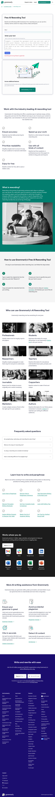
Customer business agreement (45, 724)
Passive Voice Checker (31, 765)
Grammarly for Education (18, 709)
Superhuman (46, 696)
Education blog (18, 728)
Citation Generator (32, 708)
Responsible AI (44, 704)
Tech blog (17, 726)
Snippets (30, 736)
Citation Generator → (8, 643)
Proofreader (31, 768)
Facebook (6, 780)
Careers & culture (45, 707)
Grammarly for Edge (6, 722)
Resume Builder (31, 753)
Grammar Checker (7, 621)
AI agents (30, 701)
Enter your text (10, 36)
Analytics (30, 739)
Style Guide (30, 734)
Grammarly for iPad (6, 739)
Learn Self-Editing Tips (43, 504)
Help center (5, 775)
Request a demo (28, 2)
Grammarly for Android (5, 742)
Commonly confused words (19, 734)
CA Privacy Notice (34, 682)
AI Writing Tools (31, 720)
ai (1, 6)
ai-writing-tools (7, 6)
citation (44, 409)
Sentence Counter (32, 732)
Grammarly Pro (18, 698)
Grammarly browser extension (6, 709)
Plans (16, 696)
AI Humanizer (31, 705)
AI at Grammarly (19, 714)
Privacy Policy (40, 680)
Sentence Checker (32, 758)
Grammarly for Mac (6, 705)
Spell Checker (31, 756)
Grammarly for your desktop (6, 699)
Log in (35, 2)
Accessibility (44, 733)
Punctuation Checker (31, 761)
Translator (30, 715)
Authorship (30, 744)
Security (43, 731)
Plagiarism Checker (34, 620)
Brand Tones (31, 741)
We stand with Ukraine (44, 702)
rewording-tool (17, 6)
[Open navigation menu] (52, 2)
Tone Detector (31, 722)
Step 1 (6, 30)
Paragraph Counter (32, 729)
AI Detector (32, 642)
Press (42, 709)
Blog (16, 723)
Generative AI (18, 716)
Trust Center (44, 716)
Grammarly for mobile (5, 733)
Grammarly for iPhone (5, 736)
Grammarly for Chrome (5, 712)
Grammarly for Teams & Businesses (19, 701)
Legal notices (44, 736)
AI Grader (30, 748)
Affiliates (43, 712)
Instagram (6, 783)
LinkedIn (6, 787)
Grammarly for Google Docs (5, 729)
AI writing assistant (19, 719)
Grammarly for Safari (5, 716)
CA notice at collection (44, 728)
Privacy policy (44, 719)
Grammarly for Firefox (5, 719)
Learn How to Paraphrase (9, 493)
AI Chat (30, 717)
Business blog (18, 731)
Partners (43, 714)
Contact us (4, 778)
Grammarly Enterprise (17, 705)
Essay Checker (31, 710)
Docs (3, 696)
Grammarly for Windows (5, 703)
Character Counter (32, 727)
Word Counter (31, 724)
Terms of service (45, 721)
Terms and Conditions (30, 680)
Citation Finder (31, 746)
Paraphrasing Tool (32, 713)
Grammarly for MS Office (6, 726)
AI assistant (17, 711)
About (42, 698)
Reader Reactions (32, 751)
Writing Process (18, 721)
